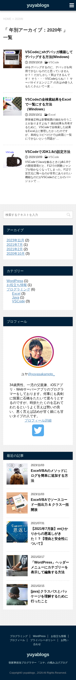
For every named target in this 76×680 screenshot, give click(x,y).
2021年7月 (15, 245)
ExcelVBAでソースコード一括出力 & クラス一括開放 (50, 504)
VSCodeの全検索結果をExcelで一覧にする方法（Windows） (48, 104)
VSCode (54, 62)
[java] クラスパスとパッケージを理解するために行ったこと (49, 596)
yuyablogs (38, 5)
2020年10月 (16, 253)
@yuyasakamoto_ (41, 374)
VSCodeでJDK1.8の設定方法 (47, 152)
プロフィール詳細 (38, 420)
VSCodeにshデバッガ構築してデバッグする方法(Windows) (49, 54)
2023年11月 (15, 240)
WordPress (15, 281)
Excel (52, 114)
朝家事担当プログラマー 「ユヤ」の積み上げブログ (38, 662)
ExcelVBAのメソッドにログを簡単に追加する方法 (49, 475)
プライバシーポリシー (43, 640)
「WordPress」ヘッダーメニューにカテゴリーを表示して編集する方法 (50, 567)
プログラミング (18, 289)
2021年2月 (15, 249)
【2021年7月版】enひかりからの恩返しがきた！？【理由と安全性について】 (49, 536)
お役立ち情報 (17, 285)
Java (15, 297)
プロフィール (17, 640)
